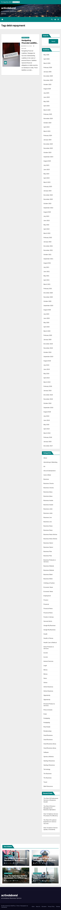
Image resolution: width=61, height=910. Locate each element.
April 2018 (46, 429)
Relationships (48, 731)
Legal (45, 665)
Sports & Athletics (49, 756)
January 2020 (47, 339)
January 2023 (47, 190)
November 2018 (48, 399)
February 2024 (48, 135)
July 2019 (46, 365)
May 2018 (46, 424)
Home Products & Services (49, 647)
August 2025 (47, 88)
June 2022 (47, 220)
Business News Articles (50, 534)
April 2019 (46, 378)
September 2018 (48, 407)
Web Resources (48, 786)
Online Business (48, 686)
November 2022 (48, 199)
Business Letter (48, 509)
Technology (47, 769)
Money (45, 669)
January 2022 (47, 241)
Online (45, 682)
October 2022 (47, 203)
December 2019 (48, 344)
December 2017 (48, 446)
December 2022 (48, 195)
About (45, 458)
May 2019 (46, 373)
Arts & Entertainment (49, 470)
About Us (38, 906)
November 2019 (48, 348)
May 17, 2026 (8, 880)
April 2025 (46, 105)
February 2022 (48, 237)
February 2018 (48, 437)
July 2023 (46, 165)
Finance (46, 600)
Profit (45, 714)
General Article (48, 621)
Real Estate (47, 727)
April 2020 (46, 327)
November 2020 (48, 297)
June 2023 (47, 169)
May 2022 (46, 224)
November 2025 (48, 80)
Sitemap (58, 906)
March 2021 (47, 284)
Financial (46, 604)
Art (44, 466)
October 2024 (47, 122)
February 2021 (48, 288)
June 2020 (47, 318)
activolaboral (8, 8)
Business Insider (48, 500)
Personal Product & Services (49, 704)
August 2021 (47, 263)
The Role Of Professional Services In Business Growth (51, 800)
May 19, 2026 (38, 863)
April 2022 (46, 229)
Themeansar (4, 907)
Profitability (47, 718)
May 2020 (46, 322)
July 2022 (46, 216)
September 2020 (48, 305)
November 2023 (48, 148)
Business (46, 479)
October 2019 (47, 352)
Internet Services (48, 661)
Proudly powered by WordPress (8, 905)
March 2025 (47, 110)
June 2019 (47, 369)
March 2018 (47, 433)
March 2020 (47, 331)
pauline (16, 863)
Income (46, 652)
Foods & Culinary (49, 617)
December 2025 (48, 76)
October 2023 (47, 152)
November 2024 (48, 118)
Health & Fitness (48, 638)
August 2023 (47, 161)
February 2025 (48, 114)
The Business (47, 773)
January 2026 (47, 71)
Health (45, 634)
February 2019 (48, 386)
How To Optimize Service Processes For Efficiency (15, 877)
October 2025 (47, 84)
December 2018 (48, 395)
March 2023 (47, 182)
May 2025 (46, 101)
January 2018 (47, 441)
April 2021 (46, 280)
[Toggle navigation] (58, 19)
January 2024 (47, 139)
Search (45, 36)
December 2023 (48, 144)
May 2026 (46, 54)
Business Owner (48, 543)
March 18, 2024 (27, 46)
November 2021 (48, 250)
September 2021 (48, 258)
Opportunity (47, 695)
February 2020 (48, 335)
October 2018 (47, 403)
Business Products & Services (50, 560)
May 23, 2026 (8, 863)
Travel (45, 782)
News (45, 678)
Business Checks (49, 483)
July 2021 (46, 267)
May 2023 (46, 173)
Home (33, 906)
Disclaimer (44, 906)
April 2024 (46, 127)
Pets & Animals (48, 710)
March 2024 (47, 131)
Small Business (48, 735)
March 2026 (47, 63)
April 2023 (46, 178)
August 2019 (47, 361)
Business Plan (48, 551)
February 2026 (48, 67)
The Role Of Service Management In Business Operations (50, 807)
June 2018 (47, 420)
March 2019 (47, 382)
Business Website (49, 566)
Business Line (48, 517)
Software (46, 752)
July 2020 (46, 314)
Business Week (48, 574)
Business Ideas (25, 37)
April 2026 (46, 59)
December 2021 (48, 246)
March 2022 (47, 233)
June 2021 (47, 271)
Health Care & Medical (50, 642)
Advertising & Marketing (50, 462)
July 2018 (46, 416)
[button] (52, 19)
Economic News (48, 587)
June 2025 (47, 97)
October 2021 (47, 254)
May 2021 (46, 275)
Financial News (48, 608)
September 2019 (48, 356)
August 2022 (47, 212)
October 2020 (47, 301)
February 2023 (48, 186)
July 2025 (46, 93)
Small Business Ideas (50, 744)
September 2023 (48, 156)
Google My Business (50, 625)
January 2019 (47, 390)
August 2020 (47, 309)
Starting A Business (49, 761)
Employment (47, 595)
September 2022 (48, 207)
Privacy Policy (51, 906)
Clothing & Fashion (49, 583)
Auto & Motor (47, 475)
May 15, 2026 (38, 880)
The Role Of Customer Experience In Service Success (50, 821)
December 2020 (48, 292)
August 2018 (47, 412)
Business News (48, 526)
